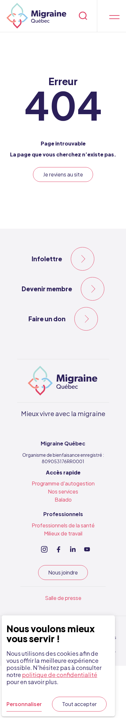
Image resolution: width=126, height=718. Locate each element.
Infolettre (47, 259)
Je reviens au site (63, 174)
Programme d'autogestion (63, 483)
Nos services (63, 491)
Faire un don (47, 319)
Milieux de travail (63, 533)
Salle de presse (63, 597)
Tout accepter (79, 704)
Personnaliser (24, 704)
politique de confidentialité (59, 674)
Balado (63, 499)
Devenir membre (47, 289)
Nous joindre (63, 572)
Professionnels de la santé (63, 525)
